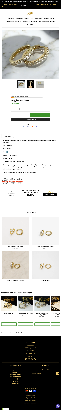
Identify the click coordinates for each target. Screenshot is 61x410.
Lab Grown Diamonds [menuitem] (30, 21)
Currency (11, 4)
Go (58, 373)
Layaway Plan (15, 379)
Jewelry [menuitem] (10, 18)
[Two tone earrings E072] (25, 304)
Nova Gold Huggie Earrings (15, 280)
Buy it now (40, 115)
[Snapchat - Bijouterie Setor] (35, 359)
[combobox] (24, 5)
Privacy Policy (15, 383)
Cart (55, 4)
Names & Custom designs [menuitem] (46, 21)
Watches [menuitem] (30, 24)
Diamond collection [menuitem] (13, 21)
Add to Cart (9, 324)
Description (7, 136)
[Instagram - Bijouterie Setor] (29, 359)
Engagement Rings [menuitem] (22, 18)
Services (15, 381)
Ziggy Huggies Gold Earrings (15, 246)
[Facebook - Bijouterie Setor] (26, 359)
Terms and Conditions (15, 374)
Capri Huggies (45, 280)
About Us (15, 370)
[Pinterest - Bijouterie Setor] (32, 359)
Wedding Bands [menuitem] (49, 18)
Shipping (15, 378)
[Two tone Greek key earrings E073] (42, 304)
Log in (37, 4)
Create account (44, 4)
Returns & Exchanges (15, 376)
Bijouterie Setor (32, 403)
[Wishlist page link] (3, 7)
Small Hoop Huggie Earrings (45, 246)
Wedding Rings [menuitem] (36, 18)
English (24, 5)
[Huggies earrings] (9, 304)
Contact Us (30, 345)
